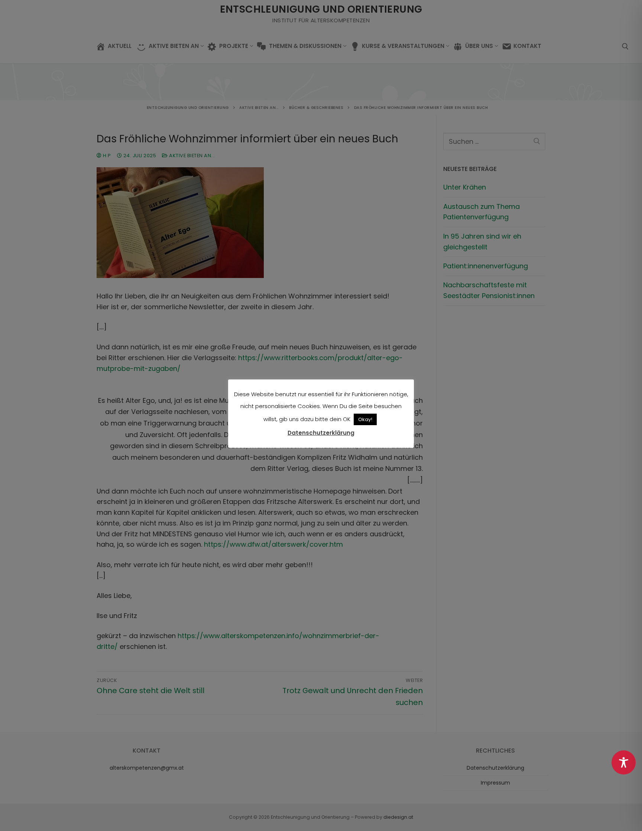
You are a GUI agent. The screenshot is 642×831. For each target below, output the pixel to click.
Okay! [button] (365, 419)
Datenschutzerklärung (321, 433)
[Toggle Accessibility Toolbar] (623, 762)
